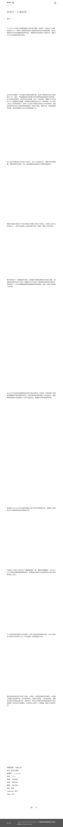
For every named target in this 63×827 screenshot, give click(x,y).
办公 (13, 794)
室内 (8, 19)
